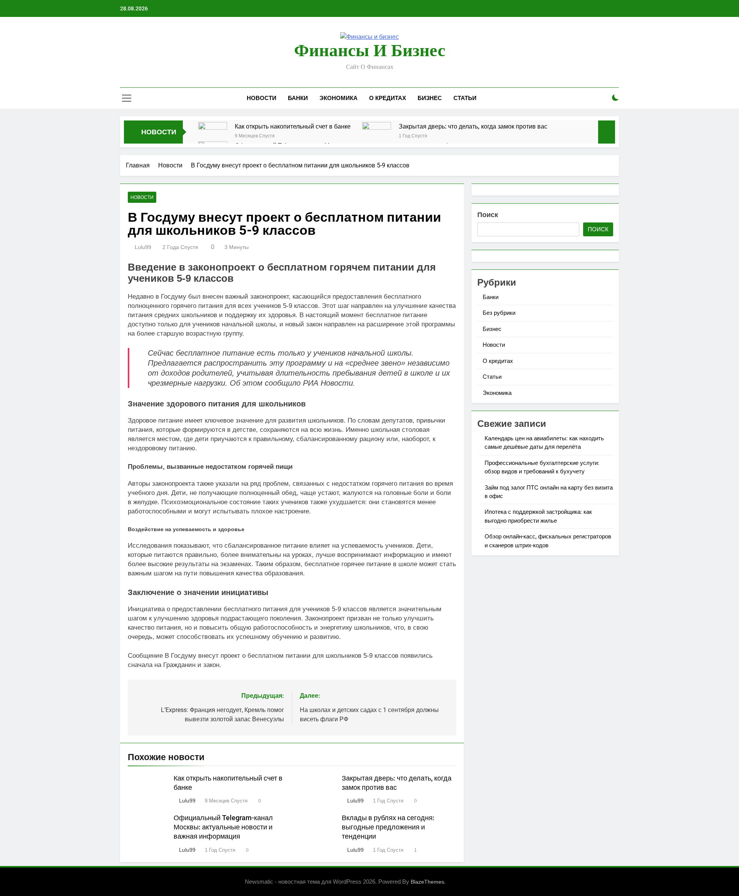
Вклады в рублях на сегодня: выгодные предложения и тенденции (388, 827)
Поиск (487, 215)
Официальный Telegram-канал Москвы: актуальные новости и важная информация (223, 827)
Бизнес (430, 98)
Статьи (465, 98)
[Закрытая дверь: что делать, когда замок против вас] (376, 136)
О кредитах (387, 98)
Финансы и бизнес (369, 50)
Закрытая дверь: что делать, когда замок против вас (473, 126)
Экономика (338, 98)
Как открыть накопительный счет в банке (293, 126)
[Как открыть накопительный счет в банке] (212, 136)
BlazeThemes (427, 882)
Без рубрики (499, 312)
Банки (298, 98)
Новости (261, 98)
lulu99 (143, 247)
